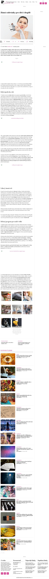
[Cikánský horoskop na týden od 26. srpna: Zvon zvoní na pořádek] (8, 412)
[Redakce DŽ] (1, 46)
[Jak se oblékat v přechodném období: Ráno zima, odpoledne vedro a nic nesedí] (8, 504)
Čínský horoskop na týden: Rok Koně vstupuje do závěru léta (23, 462)
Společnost (19, 367)
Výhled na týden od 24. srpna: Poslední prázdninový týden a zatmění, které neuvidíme (24, 475)
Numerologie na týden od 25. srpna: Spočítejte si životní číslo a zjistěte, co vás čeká (24, 449)
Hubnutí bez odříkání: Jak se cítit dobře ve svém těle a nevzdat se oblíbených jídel (24, 515)
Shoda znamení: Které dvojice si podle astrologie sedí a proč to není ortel (24, 356)
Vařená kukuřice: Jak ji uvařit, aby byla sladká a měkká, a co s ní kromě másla (24, 528)
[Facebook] (41, 3)
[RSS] (46, 3)
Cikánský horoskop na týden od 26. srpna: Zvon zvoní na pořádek (23, 409)
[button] (43, 1)
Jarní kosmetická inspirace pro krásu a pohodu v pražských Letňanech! (24, 343)
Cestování (18, 420)
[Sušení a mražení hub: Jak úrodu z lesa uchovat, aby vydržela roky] (8, 399)
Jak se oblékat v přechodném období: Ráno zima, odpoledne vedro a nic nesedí (24, 502)
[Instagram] (43, 3)
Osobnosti (18, 433)
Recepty (18, 526)
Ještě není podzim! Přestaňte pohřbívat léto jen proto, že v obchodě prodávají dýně (24, 542)
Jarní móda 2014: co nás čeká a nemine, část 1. (7, 343)
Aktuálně (18, 380)
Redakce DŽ (9, 46)
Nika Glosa (18, 438)
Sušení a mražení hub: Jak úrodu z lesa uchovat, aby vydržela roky (23, 396)
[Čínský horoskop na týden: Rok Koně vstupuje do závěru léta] (8, 465)
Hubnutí (18, 513)
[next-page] (3, 552)
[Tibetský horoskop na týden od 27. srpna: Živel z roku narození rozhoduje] (8, 372)
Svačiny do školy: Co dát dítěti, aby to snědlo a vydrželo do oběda (23, 382)
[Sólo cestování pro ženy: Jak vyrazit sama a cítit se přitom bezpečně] (8, 425)
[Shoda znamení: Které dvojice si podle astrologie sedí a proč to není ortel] (8, 359)
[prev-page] (1, 552)
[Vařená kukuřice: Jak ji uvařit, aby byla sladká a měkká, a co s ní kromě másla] (8, 531)
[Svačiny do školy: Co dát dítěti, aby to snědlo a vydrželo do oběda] (8, 385)
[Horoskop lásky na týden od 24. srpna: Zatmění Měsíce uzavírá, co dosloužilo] (8, 491)
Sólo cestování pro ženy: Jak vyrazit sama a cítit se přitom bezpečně (24, 422)
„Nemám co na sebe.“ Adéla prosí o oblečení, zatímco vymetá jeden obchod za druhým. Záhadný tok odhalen (24, 436)
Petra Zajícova (18, 357)
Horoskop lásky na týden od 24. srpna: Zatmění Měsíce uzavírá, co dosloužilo (24, 488)
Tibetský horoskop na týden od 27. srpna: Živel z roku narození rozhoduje (24, 369)
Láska (17, 354)
